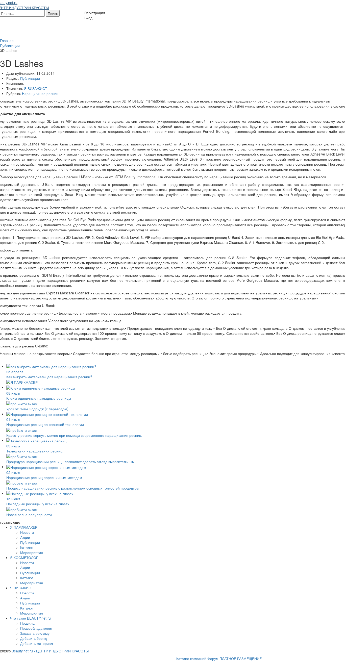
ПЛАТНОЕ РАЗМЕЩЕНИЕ (240, 658)
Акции (25, 537)
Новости (27, 532)
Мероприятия (31, 552)
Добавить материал (36, 643)
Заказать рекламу (35, 633)
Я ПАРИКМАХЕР (23, 527)
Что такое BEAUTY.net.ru (30, 618)
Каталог (26, 547)
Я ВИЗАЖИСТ (35, 88)
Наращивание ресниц (40, 93)
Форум (212, 658)
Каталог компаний (191, 658)
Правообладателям (36, 628)
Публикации (30, 78)
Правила (27, 623)
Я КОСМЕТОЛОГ (24, 557)
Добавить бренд (33, 638)
